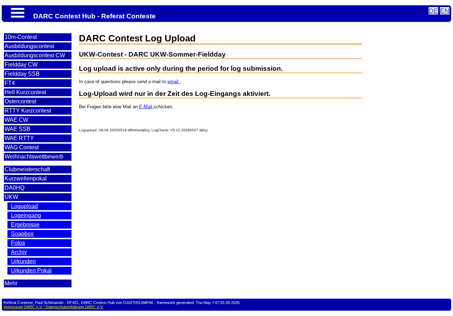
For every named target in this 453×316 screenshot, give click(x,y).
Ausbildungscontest (29, 46)
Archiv (19, 252)
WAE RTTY (19, 138)
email (173, 81)
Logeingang (26, 215)
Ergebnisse (25, 225)
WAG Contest (22, 147)
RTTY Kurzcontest (28, 111)
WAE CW (16, 120)
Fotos (18, 243)
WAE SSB (17, 129)
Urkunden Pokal (31, 271)
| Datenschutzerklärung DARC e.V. (73, 307)
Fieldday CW (21, 65)
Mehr (11, 283)
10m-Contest (21, 37)
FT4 (10, 83)
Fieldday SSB (22, 74)
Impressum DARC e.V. (23, 307)
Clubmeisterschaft (27, 169)
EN (444, 11)
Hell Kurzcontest (25, 92)
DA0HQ (14, 188)
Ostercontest (20, 101)
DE (433, 11)
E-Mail (146, 106)
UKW (11, 197)
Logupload (24, 206)
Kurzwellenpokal (26, 179)
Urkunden (23, 261)
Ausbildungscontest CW (35, 55)
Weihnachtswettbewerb (34, 157)
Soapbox (22, 234)
